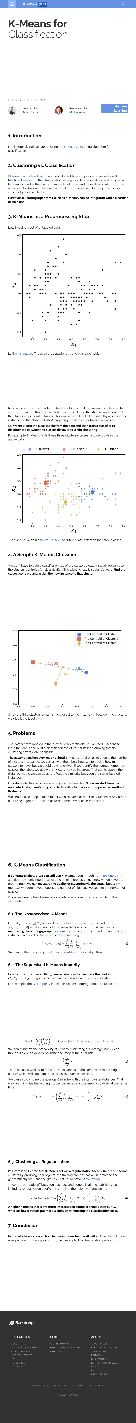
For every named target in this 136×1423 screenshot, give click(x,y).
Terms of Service (39, 1385)
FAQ (93, 1370)
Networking (19, 1363)
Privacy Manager (68, 1395)
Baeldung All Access (104, 1347)
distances (58, 931)
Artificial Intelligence (25, 1347)
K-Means (70, 146)
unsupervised (112, 875)
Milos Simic (31, 112)
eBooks (95, 1367)
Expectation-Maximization (69, 952)
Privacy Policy (63, 1385)
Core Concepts (20, 1351)
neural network (51, 540)
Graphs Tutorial (60, 1344)
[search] (124, 4)
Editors (96, 1355)
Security (16, 1367)
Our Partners (99, 1359)
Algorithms (18, 1344)
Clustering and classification (27, 176)
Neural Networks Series (65, 1347)
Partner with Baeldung (106, 1363)
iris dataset (25, 353)
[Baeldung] (30, 4)
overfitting (93, 1179)
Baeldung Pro (100, 1374)
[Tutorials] (12, 4)
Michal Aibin (77, 112)
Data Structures (21, 1355)
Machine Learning (120, 108)
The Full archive (101, 1351)
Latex (14, 1359)
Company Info (83, 1385)
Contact (101, 1385)
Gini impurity (41, 984)
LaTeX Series (57, 1351)
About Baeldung (101, 1344)
